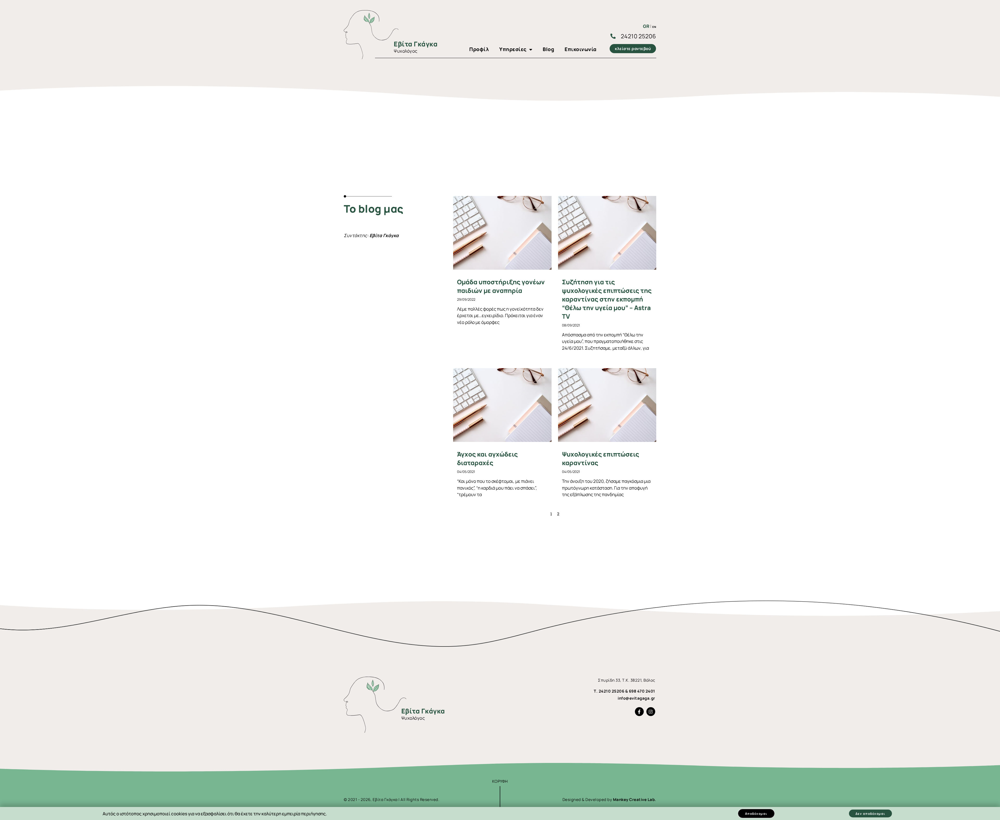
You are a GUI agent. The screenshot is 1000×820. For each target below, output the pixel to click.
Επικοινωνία (581, 49)
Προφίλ (479, 49)
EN (654, 27)
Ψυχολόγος (405, 51)
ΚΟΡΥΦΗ (500, 781)
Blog (548, 49)
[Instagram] (650, 711)
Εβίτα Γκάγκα (416, 43)
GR (646, 26)
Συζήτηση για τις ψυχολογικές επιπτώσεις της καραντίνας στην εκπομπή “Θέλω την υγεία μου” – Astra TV (607, 299)
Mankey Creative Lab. (634, 799)
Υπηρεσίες (513, 49)
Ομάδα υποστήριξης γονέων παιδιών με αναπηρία (501, 286)
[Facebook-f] (639, 711)
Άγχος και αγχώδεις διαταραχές (487, 458)
